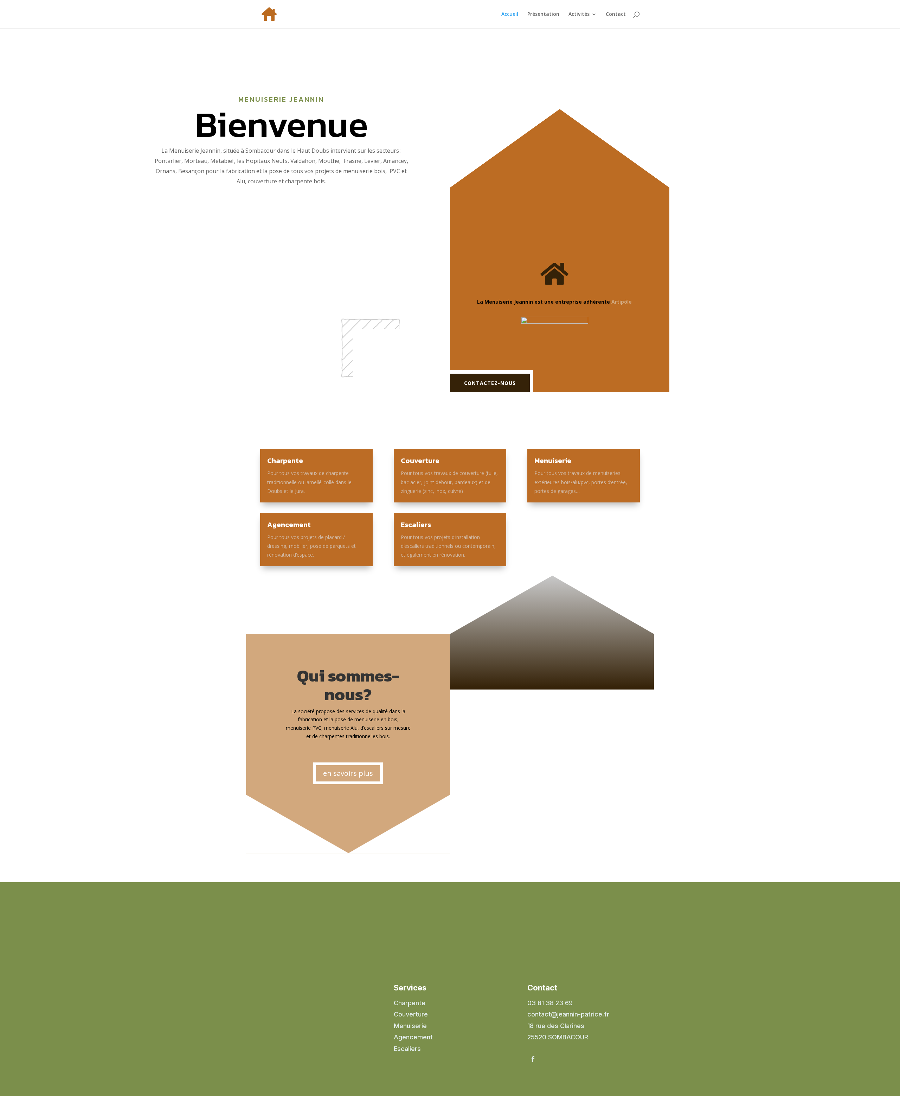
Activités (579, 14)
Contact (616, 14)
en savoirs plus (348, 773)
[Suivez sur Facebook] (533, 1059)
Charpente (285, 460)
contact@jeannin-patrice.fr (568, 1014)
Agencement (289, 524)
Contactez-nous (490, 383)
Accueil (509, 14)
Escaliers (416, 524)
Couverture (420, 460)
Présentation (543, 14)
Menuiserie (552, 460)
